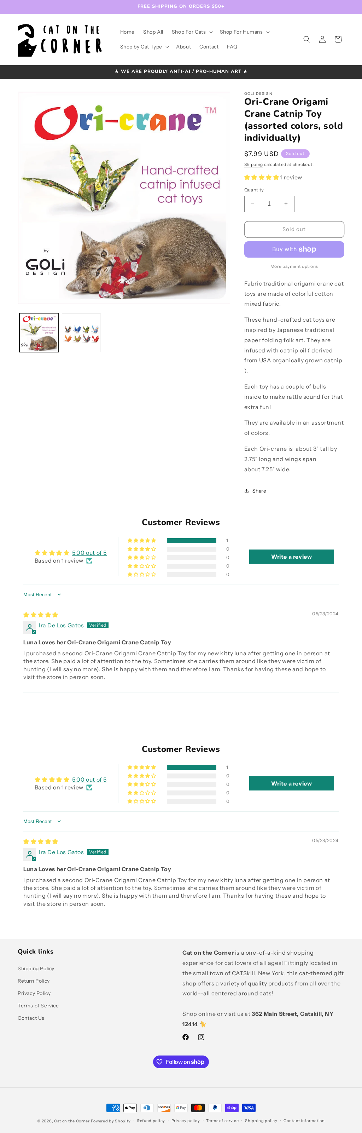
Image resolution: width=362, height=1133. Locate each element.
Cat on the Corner (72, 1120)
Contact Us (31, 1018)
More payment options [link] (294, 266)
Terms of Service (38, 1005)
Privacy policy (185, 1120)
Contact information (304, 1120)
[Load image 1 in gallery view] (38, 332)
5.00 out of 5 (89, 552)
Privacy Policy (34, 993)
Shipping (253, 164)
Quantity (254, 189)
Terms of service (222, 1120)
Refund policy (151, 1120)
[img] (40, 614)
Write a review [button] (291, 556)
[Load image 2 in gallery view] (81, 332)
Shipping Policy (36, 968)
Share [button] (259, 491)
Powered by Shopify (111, 1120)
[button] (192, 31)
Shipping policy (261, 1120)
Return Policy (34, 981)
